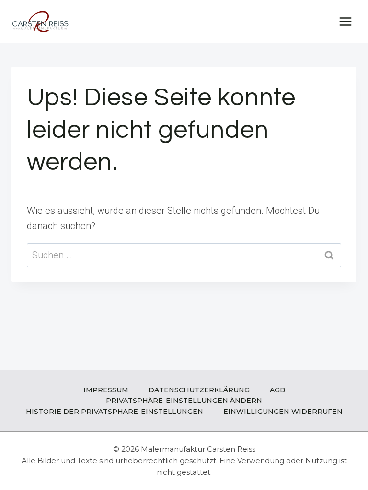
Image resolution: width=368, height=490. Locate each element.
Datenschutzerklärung (199, 390)
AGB (277, 390)
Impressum (105, 390)
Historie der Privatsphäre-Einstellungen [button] (114, 411)
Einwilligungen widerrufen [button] (283, 411)
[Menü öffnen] (345, 21)
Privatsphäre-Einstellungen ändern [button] (184, 400)
